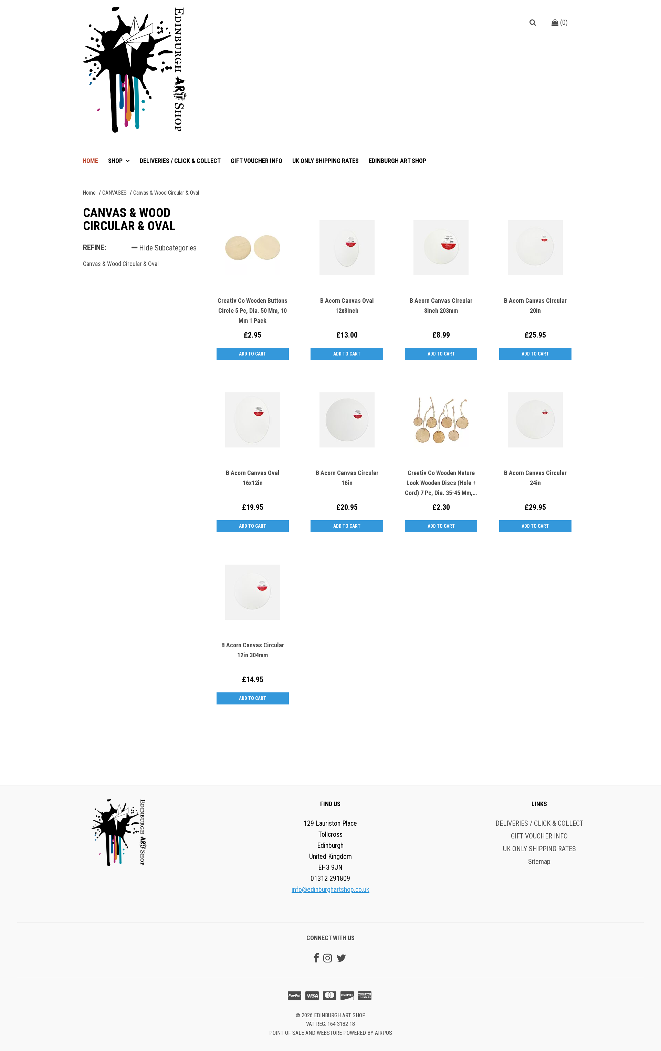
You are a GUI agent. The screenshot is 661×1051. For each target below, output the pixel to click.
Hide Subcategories (167, 248)
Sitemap (539, 861)
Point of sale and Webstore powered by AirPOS (330, 1033)
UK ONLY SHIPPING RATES (325, 160)
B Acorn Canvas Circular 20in (535, 305)
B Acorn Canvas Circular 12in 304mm (252, 650)
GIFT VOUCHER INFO (256, 160)
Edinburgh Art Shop (397, 160)
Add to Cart (252, 354)
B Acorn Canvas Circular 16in (347, 477)
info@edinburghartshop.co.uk (330, 889)
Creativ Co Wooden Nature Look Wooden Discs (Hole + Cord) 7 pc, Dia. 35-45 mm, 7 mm (441, 483)
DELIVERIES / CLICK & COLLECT (180, 160)
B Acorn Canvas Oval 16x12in (253, 477)
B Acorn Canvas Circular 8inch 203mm (441, 305)
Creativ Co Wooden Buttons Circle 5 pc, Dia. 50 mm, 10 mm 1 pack (252, 310)
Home (90, 160)
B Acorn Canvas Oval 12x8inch (347, 305)
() (563, 22)
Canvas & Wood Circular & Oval (121, 263)
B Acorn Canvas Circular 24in (535, 477)
